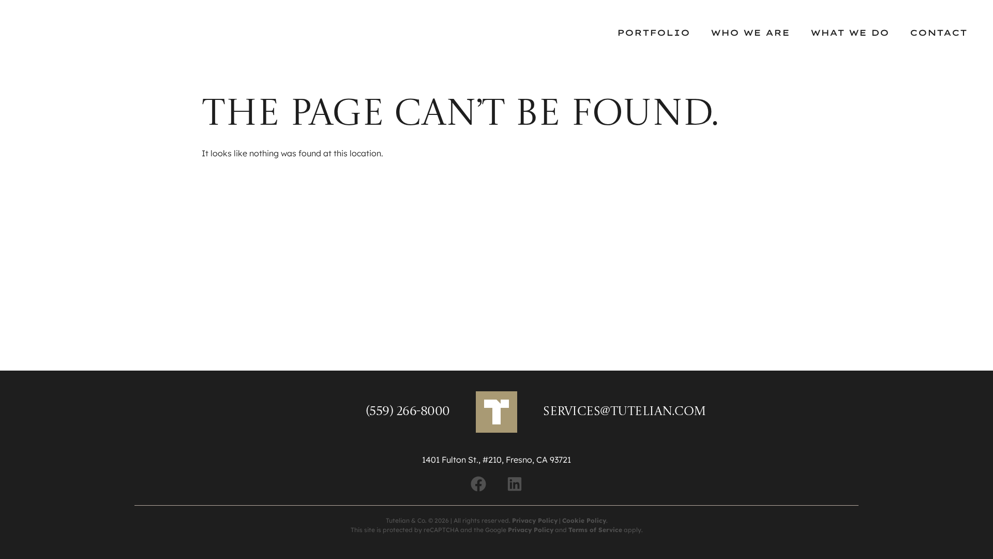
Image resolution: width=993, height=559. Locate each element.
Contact (938, 32)
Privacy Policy (535, 520)
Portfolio (653, 32)
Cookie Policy (584, 520)
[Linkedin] (514, 484)
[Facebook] (478, 484)
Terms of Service (595, 530)
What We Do (849, 32)
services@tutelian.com (624, 412)
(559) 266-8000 (408, 412)
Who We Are (750, 32)
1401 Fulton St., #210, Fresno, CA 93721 (496, 459)
